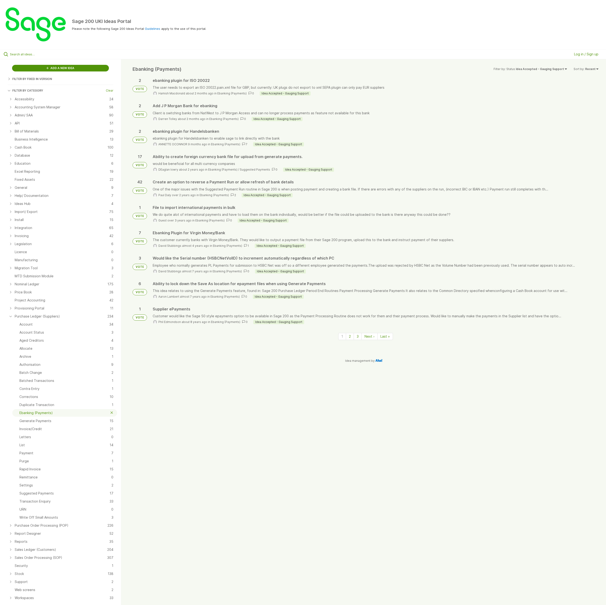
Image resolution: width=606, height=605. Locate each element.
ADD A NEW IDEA (62, 68)
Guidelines (152, 29)
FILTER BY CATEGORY (27, 90)
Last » (385, 336)
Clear (109, 90)
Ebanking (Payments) (232, 93)
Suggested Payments (255, 169)
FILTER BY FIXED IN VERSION (32, 79)
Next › (369, 336)
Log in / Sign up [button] (586, 54)
